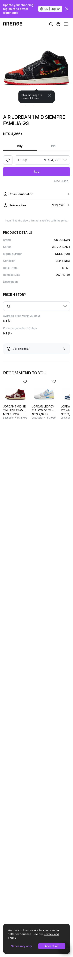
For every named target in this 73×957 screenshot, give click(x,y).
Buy (20, 146)
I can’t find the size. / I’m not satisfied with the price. (36, 220)
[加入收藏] (7, 160)
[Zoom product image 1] (36, 66)
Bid (53, 146)
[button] (58, 24)
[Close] (49, 95)
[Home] (12, 24)
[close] (67, 9)
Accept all (51, 946)
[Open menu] (65, 24)
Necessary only (21, 946)
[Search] (51, 24)
